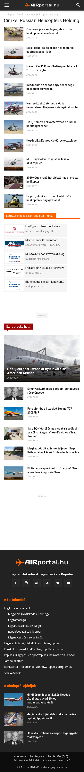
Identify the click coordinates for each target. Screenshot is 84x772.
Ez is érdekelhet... (18, 326)
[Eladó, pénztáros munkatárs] (14, 230)
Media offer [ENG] (58, 756)
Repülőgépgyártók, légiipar (24, 631)
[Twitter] (58, 583)
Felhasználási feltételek (26, 760)
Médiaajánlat (37, 756)
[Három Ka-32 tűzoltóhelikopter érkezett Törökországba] (13, 71)
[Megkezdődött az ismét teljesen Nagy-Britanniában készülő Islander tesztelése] (13, 453)
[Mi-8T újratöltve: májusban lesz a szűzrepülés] (13, 164)
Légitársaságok (17, 620)
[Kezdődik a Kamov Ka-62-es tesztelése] (13, 145)
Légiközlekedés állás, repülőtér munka (29, 215)
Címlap (8, 14)
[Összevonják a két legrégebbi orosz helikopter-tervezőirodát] (13, 34)
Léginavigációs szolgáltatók (25, 637)
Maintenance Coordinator (41, 240)
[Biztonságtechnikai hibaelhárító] (14, 285)
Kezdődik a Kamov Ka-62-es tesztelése (51, 140)
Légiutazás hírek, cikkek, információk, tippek (31, 643)
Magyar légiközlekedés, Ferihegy (28, 614)
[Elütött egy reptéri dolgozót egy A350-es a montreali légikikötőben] (13, 473)
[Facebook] (16, 583)
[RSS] (47, 583)
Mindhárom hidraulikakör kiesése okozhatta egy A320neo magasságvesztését (48, 698)
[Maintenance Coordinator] (14, 244)
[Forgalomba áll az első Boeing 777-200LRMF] (13, 413)
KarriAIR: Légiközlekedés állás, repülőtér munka (33, 649)
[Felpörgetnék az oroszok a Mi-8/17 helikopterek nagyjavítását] (13, 201)
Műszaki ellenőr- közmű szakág (44, 254)
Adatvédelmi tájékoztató (56, 760)
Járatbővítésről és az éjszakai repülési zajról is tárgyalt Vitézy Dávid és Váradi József (52, 432)
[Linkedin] (37, 583)
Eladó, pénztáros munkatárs (42, 226)
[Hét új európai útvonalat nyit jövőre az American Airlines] (42, 358)
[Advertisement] (42, 522)
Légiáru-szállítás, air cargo (24, 626)
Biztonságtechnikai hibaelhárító (44, 281)
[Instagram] (26, 583)
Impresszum (20, 756)
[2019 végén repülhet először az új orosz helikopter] (13, 182)
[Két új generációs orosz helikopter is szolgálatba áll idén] (13, 52)
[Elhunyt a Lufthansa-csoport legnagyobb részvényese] (13, 393)
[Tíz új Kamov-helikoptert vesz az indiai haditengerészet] (13, 127)
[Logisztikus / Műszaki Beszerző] (14, 271)
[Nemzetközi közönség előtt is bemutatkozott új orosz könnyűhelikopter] (13, 108)
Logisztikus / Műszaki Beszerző (44, 267)
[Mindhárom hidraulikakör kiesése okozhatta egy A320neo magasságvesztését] (13, 699)
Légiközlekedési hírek (17, 608)
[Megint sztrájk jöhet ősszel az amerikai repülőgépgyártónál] (13, 719)
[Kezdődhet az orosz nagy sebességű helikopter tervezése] (13, 89)
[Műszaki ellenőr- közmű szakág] (14, 257)
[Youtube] (68, 583)
